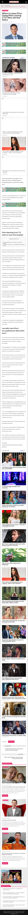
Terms (12, 911)
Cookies (16, 911)
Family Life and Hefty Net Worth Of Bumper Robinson (12, 445)
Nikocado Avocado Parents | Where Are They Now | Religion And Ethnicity (13, 854)
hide (17, 238)
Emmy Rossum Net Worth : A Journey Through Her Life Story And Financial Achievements (13, 893)
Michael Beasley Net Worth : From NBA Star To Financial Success (13, 889)
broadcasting (11, 741)
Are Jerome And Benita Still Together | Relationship (13, 787)
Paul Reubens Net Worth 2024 (9, 820)
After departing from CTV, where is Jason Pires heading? (12, 243)
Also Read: (4, 442)
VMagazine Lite (14, 913)
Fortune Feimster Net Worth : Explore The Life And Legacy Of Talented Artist (14, 905)
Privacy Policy (22, 911)
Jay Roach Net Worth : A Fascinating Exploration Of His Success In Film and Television (14, 897)
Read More (5, 795)
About (4, 911)
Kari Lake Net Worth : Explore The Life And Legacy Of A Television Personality (14, 901)
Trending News (5, 10)
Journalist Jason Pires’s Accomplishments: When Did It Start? (13, 245)
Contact (8, 911)
